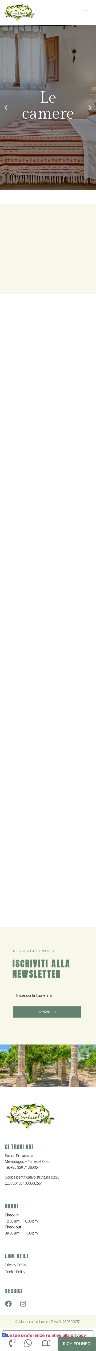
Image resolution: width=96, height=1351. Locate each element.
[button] (86, 12)
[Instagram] (23, 1303)
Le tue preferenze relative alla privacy (46, 1335)
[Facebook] (8, 1303)
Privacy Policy (15, 1265)
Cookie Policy (15, 1272)
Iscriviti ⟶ (47, 1012)
